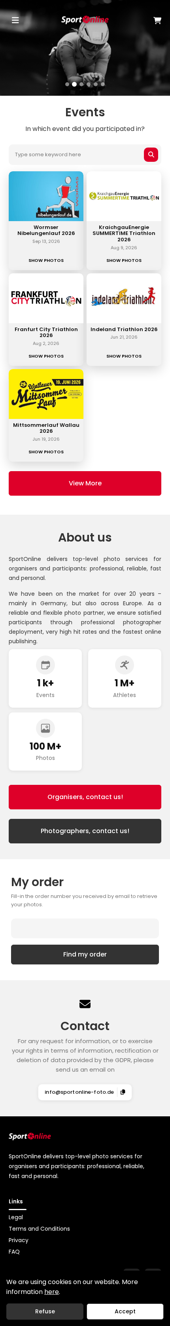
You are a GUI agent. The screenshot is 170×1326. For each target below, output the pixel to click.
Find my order (85, 954)
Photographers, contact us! (85, 830)
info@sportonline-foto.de (79, 1092)
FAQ (14, 1252)
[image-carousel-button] (67, 84)
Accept (125, 1311)
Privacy (18, 1240)
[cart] (135, 20)
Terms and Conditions (39, 1229)
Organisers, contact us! (85, 796)
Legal (16, 1217)
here (51, 1291)
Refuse (45, 1311)
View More (85, 483)
